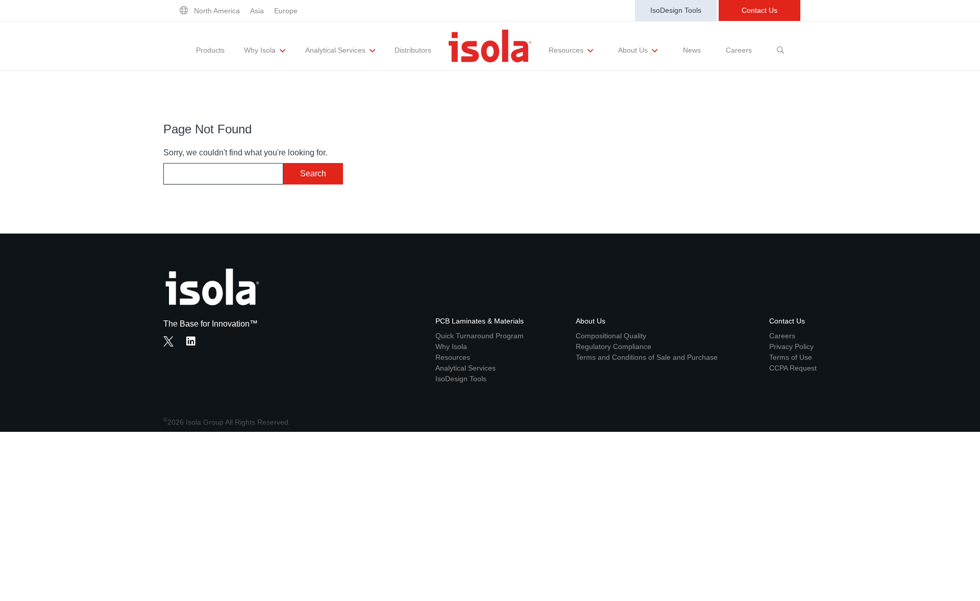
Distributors (413, 50)
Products (210, 50)
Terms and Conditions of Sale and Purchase (647, 357)
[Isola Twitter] (168, 341)
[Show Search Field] (780, 46)
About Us (634, 50)
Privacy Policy (791, 346)
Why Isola (261, 50)
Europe (286, 11)
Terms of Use (790, 357)
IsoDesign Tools (675, 10)
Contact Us (759, 10)
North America (217, 11)
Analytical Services (336, 50)
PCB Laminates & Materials (479, 321)
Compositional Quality (611, 336)
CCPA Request (793, 368)
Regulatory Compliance (613, 346)
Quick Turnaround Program (479, 336)
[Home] (490, 46)
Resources (567, 50)
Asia (257, 11)
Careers (739, 50)
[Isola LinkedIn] (194, 342)
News (692, 50)
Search (313, 173)
